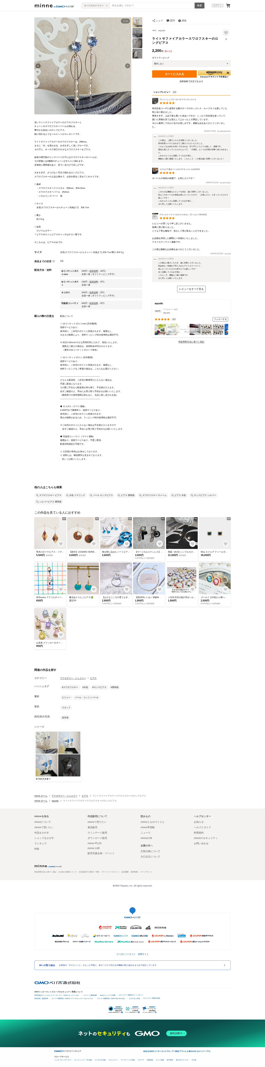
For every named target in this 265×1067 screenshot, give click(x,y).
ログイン (217, 5)
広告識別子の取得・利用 (89, 872)
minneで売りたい (97, 822)
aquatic (161, 30)
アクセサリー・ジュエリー (73, 678)
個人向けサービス (182, 1060)
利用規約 (199, 832)
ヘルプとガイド (202, 827)
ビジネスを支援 (100, 1060)
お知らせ (199, 822)
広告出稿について (150, 851)
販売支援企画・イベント (101, 853)
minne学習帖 (148, 827)
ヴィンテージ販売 (97, 832)
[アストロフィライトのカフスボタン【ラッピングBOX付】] (180, 218)
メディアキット (146, 872)
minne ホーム (40, 796)
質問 (172, 20)
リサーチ (141, 1060)
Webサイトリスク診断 (107, 995)
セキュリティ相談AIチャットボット (131, 995)
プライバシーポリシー (110, 872)
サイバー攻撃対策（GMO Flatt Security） (111, 998)
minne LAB (94, 848)
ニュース (145, 832)
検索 (199, 5)
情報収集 (150, 1060)
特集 (36, 848)
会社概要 (125, 872)
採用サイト (143, 954)
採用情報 (134, 872)
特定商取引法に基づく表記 (191, 341)
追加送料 (94, 271)
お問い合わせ (201, 843)
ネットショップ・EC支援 (83, 1060)
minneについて (42, 822)
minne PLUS (95, 843)
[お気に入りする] (226, 32)
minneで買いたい (43, 827)
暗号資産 (170, 1060)
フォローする (220, 319)
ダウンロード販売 (97, 838)
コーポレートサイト (126, 954)
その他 (193, 1060)
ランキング (40, 843)
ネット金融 (160, 1060)
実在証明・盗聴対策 (41, 998)
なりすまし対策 (134, 998)
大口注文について (150, 856)
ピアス (93, 678)
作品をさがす (41, 832)
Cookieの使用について (67, 872)
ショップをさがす (44, 838)
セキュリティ (113, 1060)
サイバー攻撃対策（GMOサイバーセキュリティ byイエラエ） (72, 998)
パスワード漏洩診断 (90, 995)
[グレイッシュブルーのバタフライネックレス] (174, 103)
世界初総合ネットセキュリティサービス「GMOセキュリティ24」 (57, 995)
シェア (159, 20)
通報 (184, 20)
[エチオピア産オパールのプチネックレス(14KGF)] (176, 173)
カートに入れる (174, 74)
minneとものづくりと (153, 822)
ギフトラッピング (160, 57)
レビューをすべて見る (191, 289)
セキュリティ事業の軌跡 (151, 998)
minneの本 (146, 838)
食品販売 (92, 827)
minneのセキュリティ (206, 838)
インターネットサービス (62, 1060)
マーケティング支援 (128, 1060)
